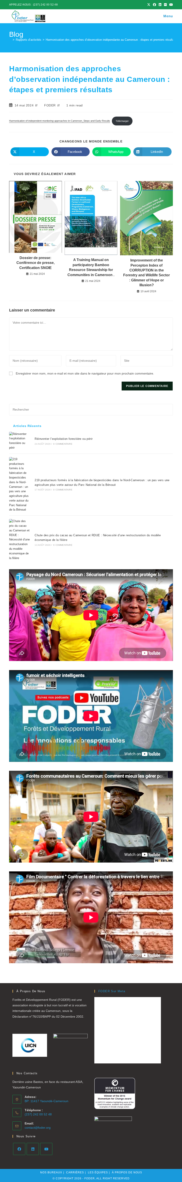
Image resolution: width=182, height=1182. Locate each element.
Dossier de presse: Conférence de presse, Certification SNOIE (35, 263)
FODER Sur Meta (111, 991)
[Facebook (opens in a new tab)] (154, 4)
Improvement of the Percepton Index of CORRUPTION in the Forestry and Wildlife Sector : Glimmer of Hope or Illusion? (146, 272)
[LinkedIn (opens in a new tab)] (160, 4)
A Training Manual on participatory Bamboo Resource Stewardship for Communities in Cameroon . (90, 267)
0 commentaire (62, 444)
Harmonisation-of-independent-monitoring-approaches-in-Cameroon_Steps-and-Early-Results (59, 121)
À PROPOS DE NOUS (127, 1172)
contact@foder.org (38, 1127)
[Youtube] (46, 1149)
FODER (50, 105)
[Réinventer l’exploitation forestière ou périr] (19, 441)
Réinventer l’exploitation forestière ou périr (64, 438)
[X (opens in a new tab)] (149, 4)
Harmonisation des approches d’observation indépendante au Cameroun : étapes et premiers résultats (111, 39)
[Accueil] (10, 39)
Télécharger (122, 121)
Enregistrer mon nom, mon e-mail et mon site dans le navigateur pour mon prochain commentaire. (85, 373)
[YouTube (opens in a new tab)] (170, 4)
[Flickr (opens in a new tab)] (165, 4)
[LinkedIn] (33, 1149)
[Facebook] (19, 1149)
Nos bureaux (51, 1172)
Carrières (75, 1172)
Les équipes (98, 1172)
